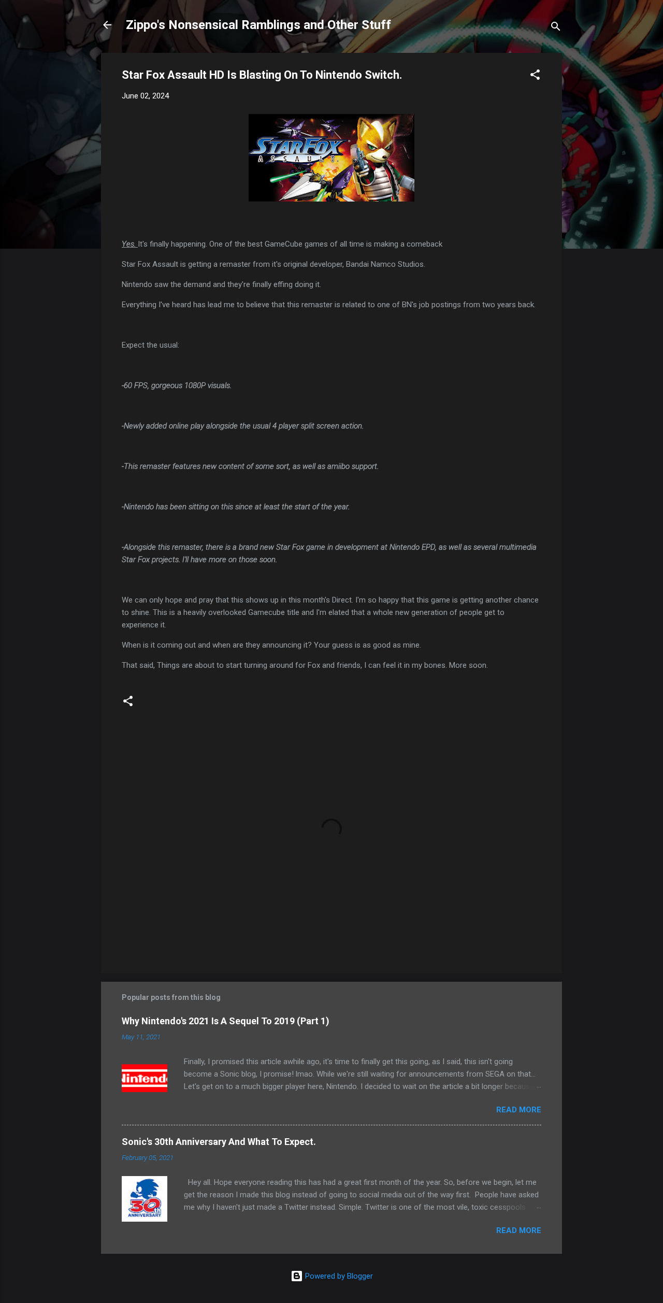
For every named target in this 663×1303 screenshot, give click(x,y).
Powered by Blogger (338, 1276)
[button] (535, 76)
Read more (518, 1109)
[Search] (556, 28)
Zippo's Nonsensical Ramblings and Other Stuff (258, 25)
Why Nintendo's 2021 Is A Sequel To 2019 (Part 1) (225, 1020)
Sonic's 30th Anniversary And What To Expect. (219, 1141)
